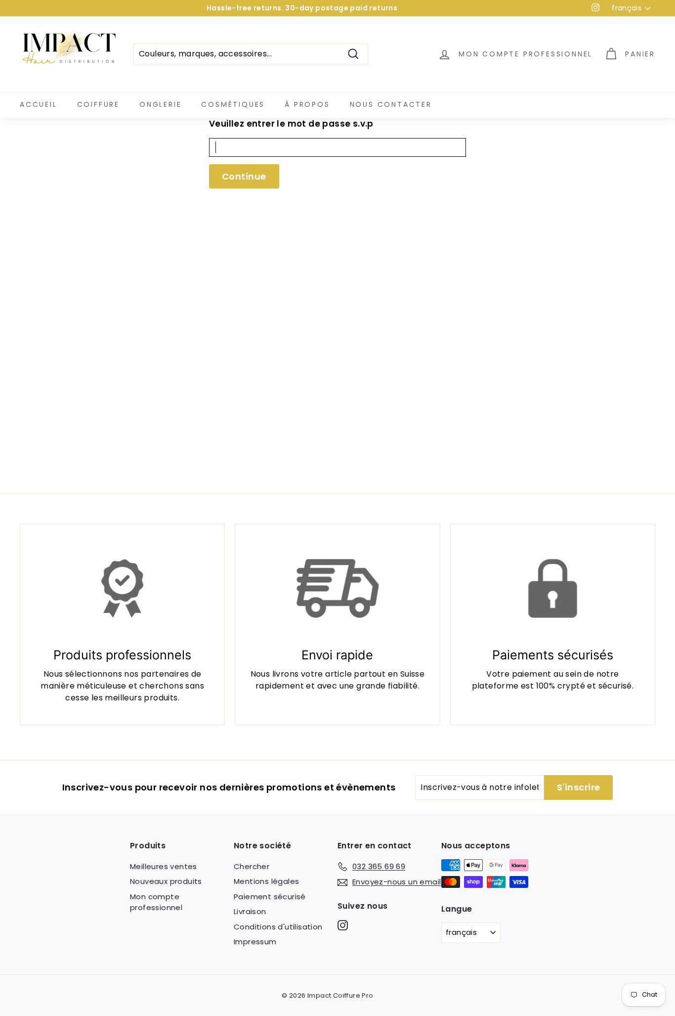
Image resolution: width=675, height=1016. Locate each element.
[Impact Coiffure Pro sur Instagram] (343, 925)
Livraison (250, 911)
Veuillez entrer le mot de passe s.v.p (291, 124)
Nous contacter (391, 104)
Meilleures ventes (163, 866)
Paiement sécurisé (270, 896)
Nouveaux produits (166, 881)
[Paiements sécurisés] (552, 588)
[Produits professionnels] (122, 588)
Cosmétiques (233, 104)
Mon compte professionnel (156, 902)
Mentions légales (266, 881)
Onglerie (160, 104)
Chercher (251, 866)
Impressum (255, 941)
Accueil (38, 104)
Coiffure (98, 104)
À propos (307, 104)
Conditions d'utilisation (278, 927)
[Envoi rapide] (337, 588)
